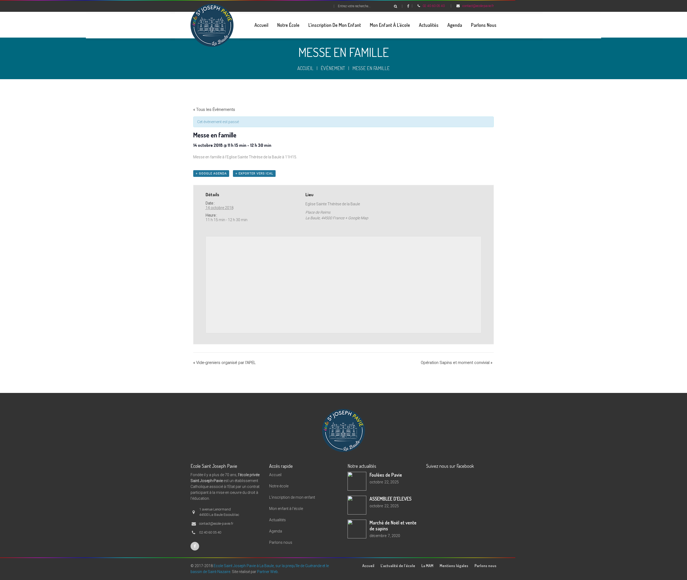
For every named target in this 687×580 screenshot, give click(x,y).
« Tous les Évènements (214, 109)
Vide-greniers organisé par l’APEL (224, 362)
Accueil (305, 68)
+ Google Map (356, 218)
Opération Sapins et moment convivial (456, 362)
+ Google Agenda (211, 173)
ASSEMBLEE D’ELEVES (390, 499)
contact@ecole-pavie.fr (478, 6)
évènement (333, 68)
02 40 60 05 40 (434, 6)
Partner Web (267, 572)
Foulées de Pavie (386, 475)
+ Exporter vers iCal (254, 173)
